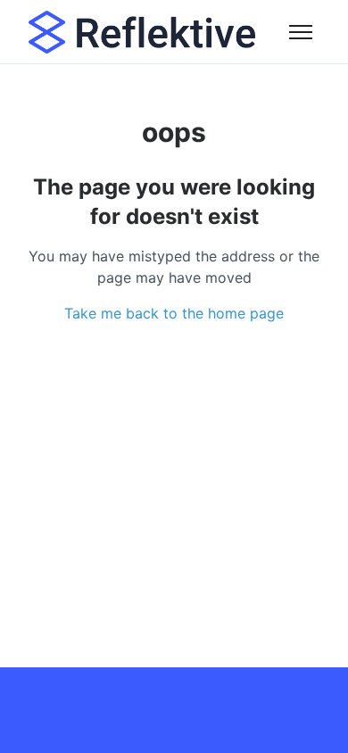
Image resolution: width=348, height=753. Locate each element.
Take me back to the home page (174, 313)
